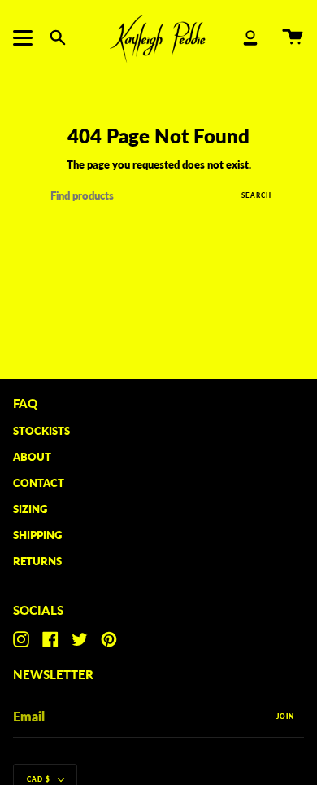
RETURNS (37, 561)
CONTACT (38, 482)
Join (285, 717)
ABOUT (32, 456)
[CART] (292, 37)
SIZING (30, 508)
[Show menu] (25, 37)
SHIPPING (37, 535)
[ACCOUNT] (250, 37)
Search (256, 195)
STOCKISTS (41, 430)
